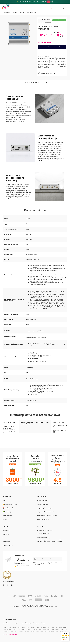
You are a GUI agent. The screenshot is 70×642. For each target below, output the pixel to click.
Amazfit (14, 629)
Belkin (41, 631)
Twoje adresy (6, 541)
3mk (5, 627)
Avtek (12, 631)
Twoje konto (6, 530)
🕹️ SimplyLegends (8, 508)
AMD (19, 629)
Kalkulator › (60, 36)
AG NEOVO (43, 627)
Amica (35, 629)
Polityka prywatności (43, 519)
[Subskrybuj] (60, 559)
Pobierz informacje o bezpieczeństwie (61, 426)
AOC (44, 629)
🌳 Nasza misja (7, 512)
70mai (9, 627)
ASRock (57, 629)
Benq (46, 631)
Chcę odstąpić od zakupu (44, 508)
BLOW (57, 631)
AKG (57, 627)
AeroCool (33, 627)
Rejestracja (6, 538)
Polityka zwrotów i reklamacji (45, 512)
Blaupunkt (51, 631)
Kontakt (5, 519)
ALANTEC (65, 627)
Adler (28, 627)
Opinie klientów (7, 515)
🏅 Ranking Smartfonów (10, 504)
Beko (37, 631)
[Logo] (4, 8)
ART (53, 629)
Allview (9, 629)
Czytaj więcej (36, 564)
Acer (19, 627)
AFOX (38, 627)
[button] (63, 8)
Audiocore (6, 631)
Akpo (60, 627)
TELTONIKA (48, 22)
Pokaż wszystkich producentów (10, 634)
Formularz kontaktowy (43, 537)
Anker (40, 629)
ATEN (66, 629)
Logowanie (6, 534)
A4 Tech (14, 627)
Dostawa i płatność (42, 504)
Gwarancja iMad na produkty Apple (47, 515)
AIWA (49, 627)
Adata (23, 627)
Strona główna (6, 12)
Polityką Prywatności (57, 541)
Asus (62, 629)
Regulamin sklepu (42, 500)
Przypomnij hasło (8, 545)
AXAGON (21, 631)
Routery (15, 12)
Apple (48, 629)
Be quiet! (32, 631)
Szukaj (4, 500)
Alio (5, 629)
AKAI (53, 627)
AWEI (16, 631)
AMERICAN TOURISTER (27, 629)
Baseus (27, 631)
